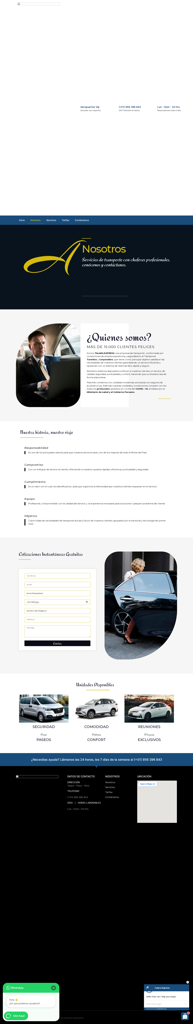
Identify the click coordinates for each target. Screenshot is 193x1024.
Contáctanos (82, 220)
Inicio (22, 220)
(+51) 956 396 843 (130, 107)
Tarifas (65, 220)
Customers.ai (161, 1009)
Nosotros (36, 220)
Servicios (51, 220)
